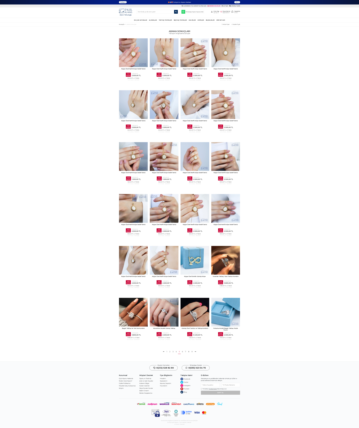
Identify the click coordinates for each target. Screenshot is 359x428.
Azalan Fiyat (236, 24)
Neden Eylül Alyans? (125, 381)
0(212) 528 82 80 (165, 368)
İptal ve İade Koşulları (146, 381)
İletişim (121, 388)
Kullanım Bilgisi (144, 383)
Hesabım (163, 378)
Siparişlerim (163, 381)
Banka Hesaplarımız (145, 393)
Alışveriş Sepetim (165, 383)
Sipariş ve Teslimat (145, 378)
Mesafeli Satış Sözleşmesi (127, 386)
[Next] (195, 352)
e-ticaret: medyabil (179, 424)
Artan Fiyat (226, 24)
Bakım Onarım (144, 391)
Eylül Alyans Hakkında (126, 378)
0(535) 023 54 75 (197, 368)
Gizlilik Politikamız (124, 383)
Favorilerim (163, 386)
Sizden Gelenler (144, 386)
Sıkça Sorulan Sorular (146, 388)
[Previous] (163, 352)
